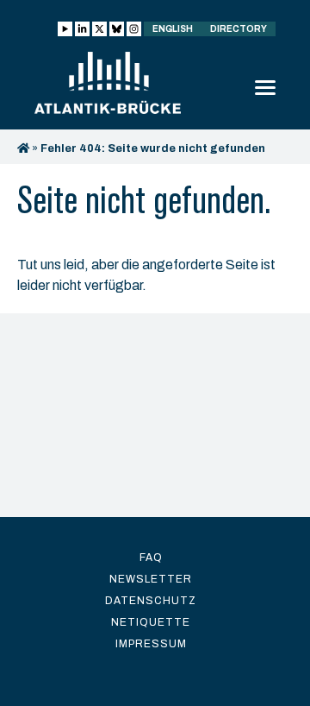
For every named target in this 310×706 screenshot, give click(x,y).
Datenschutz (150, 601)
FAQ (151, 558)
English (172, 29)
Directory (238, 29)
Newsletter (150, 579)
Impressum (151, 644)
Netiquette (150, 622)
